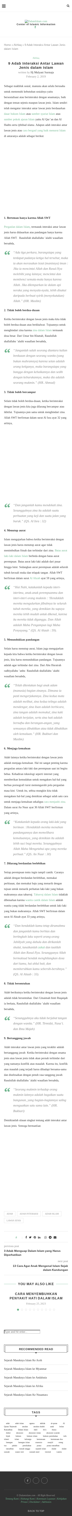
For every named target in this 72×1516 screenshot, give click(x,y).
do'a (44, 1430)
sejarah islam (41, 1449)
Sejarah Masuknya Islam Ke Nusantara (26, 1394)
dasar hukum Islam (14, 113)
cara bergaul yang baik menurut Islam (44, 130)
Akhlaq (18, 44)
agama (31, 1423)
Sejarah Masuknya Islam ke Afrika (23, 1386)
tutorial (48, 1452)
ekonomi (19, 1433)
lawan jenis (14, 1220)
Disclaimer (34, 1502)
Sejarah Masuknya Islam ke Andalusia (25, 1377)
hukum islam (32, 1436)
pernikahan (27, 1445)
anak (52, 1426)
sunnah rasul (34, 1452)
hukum (18, 1436)
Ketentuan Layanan (46, 1498)
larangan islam (24, 1442)
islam (17, 1439)
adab (10, 1214)
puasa (39, 1445)
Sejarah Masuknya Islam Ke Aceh (23, 1360)
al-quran (54, 1423)
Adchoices (46, 1502)
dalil (35, 1430)
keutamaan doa (57, 1439)
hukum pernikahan (50, 1436)
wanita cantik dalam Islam (40, 900)
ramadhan (10, 1449)
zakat (41, 947)
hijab (8, 1436)
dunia (54, 1430)
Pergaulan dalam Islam (17, 226)
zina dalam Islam (42, 330)
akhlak (42, 1423)
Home (7, 44)
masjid (50, 1442)
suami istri (19, 1452)
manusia (38, 1442)
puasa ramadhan (53, 1445)
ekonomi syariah (53, 1433)
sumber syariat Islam (43, 113)
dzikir (8, 1433)
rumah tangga (24, 1449)
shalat (54, 1449)
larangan (9, 1442)
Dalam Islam (23, 1430)
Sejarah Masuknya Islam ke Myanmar (25, 1368)
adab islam (52, 1214)
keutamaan (41, 1439)
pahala (14, 1445)
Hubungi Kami (28, 1498)
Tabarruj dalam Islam (46, 894)
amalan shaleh (39, 1426)
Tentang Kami (12, 1498)
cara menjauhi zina (54, 801)
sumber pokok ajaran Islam (19, 119)
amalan (25, 1426)
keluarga (28, 1439)
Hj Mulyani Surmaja (42, 72)
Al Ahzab (35, 578)
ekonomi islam (35, 1433)
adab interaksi (29, 1214)
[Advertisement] (36, 178)
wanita (59, 1452)
